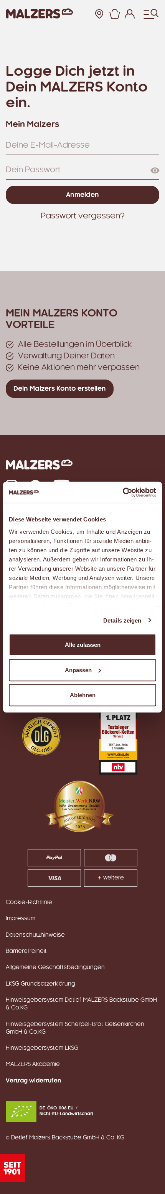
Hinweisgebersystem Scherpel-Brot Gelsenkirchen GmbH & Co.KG (75, 1028)
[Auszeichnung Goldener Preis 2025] (41, 736)
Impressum (20, 918)
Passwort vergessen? (83, 216)
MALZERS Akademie (33, 1064)
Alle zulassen (83, 644)
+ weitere (111, 878)
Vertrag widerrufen (33, 1081)
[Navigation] (151, 14)
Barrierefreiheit (26, 951)
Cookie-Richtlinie (29, 902)
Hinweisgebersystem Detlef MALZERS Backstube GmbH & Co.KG (81, 1004)
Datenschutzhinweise (35, 935)
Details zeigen (122, 620)
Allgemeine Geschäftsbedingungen (55, 967)
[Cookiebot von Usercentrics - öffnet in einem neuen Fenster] (122, 492)
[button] (114, 14)
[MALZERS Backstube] (39, 13)
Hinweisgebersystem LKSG (42, 1048)
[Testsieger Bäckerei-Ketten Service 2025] (118, 736)
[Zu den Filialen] (99, 14)
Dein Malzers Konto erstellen (59, 389)
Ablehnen (83, 695)
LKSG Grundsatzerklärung (40, 984)
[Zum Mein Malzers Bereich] (129, 14)
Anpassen (78, 669)
